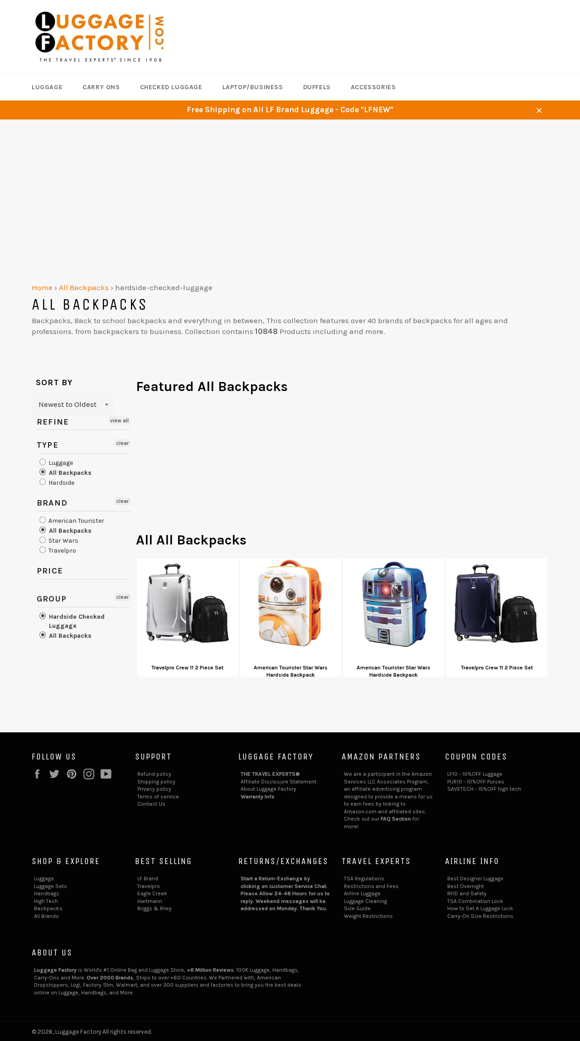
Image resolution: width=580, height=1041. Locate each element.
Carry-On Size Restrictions (480, 916)
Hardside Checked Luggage (76, 621)
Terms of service (158, 796)
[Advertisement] (290, 187)
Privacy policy (154, 789)
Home (42, 287)
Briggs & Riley (154, 908)
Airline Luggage (362, 893)
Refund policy (154, 774)
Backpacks (48, 908)
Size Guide (357, 908)
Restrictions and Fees (371, 886)
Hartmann (149, 901)
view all (119, 420)
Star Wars (62, 540)
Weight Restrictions (368, 916)
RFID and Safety (467, 893)
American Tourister (75, 521)
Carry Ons (101, 87)
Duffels (317, 87)
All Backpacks (84, 287)
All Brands (46, 916)
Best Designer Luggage (475, 878)
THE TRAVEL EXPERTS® (270, 774)
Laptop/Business (252, 87)
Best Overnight (465, 886)
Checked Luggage (171, 87)
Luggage (47, 87)
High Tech (46, 901)
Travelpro (61, 550)
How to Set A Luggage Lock (480, 908)
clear (122, 443)
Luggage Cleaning (365, 901)
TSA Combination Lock (475, 901)
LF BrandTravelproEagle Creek (152, 886)
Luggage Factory (78, 1031)
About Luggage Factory (268, 789)
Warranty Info (258, 796)
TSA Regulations (364, 878)
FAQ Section (396, 819)
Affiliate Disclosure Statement (278, 781)
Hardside (60, 483)
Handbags (46, 893)
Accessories (373, 87)
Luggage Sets (50, 886)
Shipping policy (156, 781)
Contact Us (151, 804)
